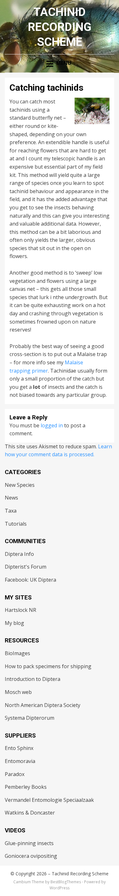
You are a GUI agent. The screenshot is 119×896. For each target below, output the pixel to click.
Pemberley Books (26, 786)
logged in (52, 425)
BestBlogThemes (65, 882)
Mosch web (18, 692)
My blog (14, 623)
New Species (20, 484)
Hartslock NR (20, 609)
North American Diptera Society (42, 705)
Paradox (14, 774)
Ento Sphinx (19, 748)
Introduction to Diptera (32, 679)
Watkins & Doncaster (30, 812)
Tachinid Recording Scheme (59, 27)
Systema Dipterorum (29, 717)
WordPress (59, 888)
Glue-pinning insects (29, 843)
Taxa (11, 510)
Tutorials (16, 523)
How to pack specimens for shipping (48, 666)
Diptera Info (19, 553)
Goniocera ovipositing (31, 855)
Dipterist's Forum (25, 566)
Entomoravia (20, 761)
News (11, 497)
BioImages (17, 653)
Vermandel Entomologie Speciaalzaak (49, 799)
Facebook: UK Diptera (30, 579)
